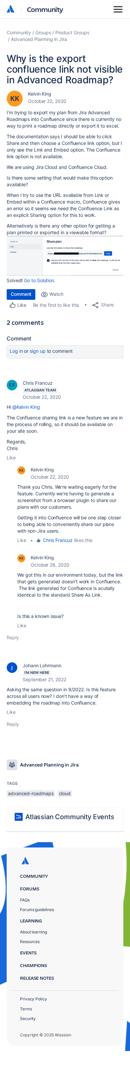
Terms (26, 1008)
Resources (30, 941)
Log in (16, 351)
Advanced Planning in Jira (39, 39)
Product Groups (72, 32)
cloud (65, 793)
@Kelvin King (26, 407)
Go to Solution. (39, 280)
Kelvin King (39, 94)
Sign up (37, 351)
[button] (65, 255)
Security (28, 1018)
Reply (13, 637)
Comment (21, 294)
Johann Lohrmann (42, 665)
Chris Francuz (38, 383)
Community (45, 9)
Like (11, 457)
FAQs (25, 899)
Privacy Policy (33, 998)
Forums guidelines (37, 909)
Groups (43, 32)
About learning (33, 931)
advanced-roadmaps (31, 793)
